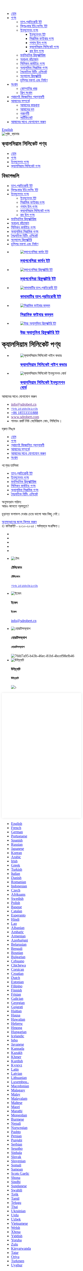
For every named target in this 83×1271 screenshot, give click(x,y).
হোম (13, 14)
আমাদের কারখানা (29, 105)
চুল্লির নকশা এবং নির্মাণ (33, 80)
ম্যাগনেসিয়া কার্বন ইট (35, 260)
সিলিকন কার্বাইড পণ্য (32, 63)
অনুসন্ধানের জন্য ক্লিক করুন (19, 522)
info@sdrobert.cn (23, 404)
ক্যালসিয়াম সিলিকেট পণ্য (44, 47)
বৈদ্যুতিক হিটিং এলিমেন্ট (33, 72)
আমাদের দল (27, 109)
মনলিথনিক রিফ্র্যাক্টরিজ (33, 55)
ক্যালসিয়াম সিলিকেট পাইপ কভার (43, 364)
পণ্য (13, 18)
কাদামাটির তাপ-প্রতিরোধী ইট (40, 296)
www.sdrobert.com (25, 417)
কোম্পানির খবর (28, 88)
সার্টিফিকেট (26, 118)
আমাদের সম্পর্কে (20, 101)
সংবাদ (14, 84)
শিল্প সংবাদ (26, 93)
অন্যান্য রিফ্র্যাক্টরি (30, 76)
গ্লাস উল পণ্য (38, 43)
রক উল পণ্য (37, 51)
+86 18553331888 (24, 413)
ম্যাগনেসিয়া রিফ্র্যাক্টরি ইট (38, 278)
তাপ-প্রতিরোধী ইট (31, 22)
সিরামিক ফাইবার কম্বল (36, 314)
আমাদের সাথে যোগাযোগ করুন (28, 122)
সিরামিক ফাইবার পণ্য (42, 38)
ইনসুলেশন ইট (37, 34)
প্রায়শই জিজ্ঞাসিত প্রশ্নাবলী (27, 97)
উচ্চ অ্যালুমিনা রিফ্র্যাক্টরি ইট (39, 332)
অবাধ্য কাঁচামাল (29, 59)
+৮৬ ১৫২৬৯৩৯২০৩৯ (24, 408)
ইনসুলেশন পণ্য (29, 30)
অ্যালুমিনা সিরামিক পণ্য (33, 68)
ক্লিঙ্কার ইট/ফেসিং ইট (33, 26)
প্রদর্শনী (24, 113)
